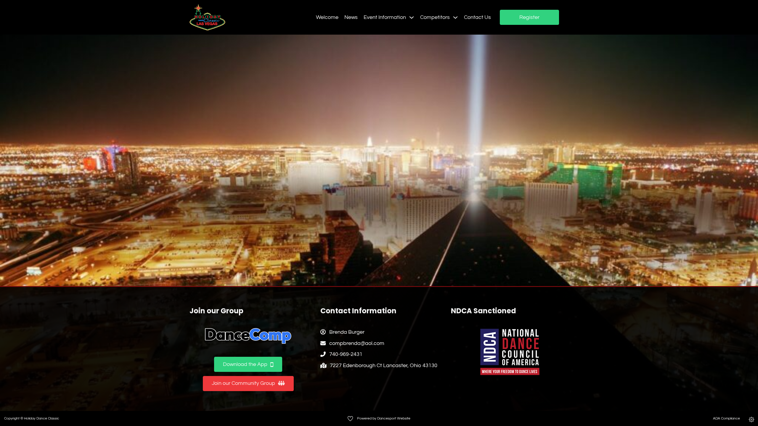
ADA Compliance (726, 418)
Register (529, 17)
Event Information (385, 17)
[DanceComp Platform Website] (248, 336)
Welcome (327, 17)
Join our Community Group (243, 383)
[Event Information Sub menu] (411, 17)
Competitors (435, 17)
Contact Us (477, 17)
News (351, 17)
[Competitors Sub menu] (455, 17)
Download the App (245, 364)
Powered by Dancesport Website (383, 418)
